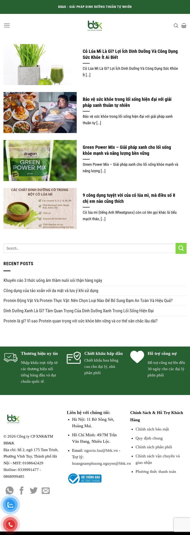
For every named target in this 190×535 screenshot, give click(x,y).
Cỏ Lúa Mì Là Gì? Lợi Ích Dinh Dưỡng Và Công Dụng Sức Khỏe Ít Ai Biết (130, 54)
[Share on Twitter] (34, 491)
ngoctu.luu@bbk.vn (101, 450)
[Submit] (181, 248)
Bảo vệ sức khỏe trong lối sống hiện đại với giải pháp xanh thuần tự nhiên (127, 102)
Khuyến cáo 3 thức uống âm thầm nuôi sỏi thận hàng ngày (52, 280)
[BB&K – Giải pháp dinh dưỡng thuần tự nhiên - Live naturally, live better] (95, 25)
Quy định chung (149, 438)
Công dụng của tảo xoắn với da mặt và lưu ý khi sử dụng (50, 290)
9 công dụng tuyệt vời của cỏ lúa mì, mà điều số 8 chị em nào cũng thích (129, 198)
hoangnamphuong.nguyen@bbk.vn (101, 463)
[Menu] (6, 25)
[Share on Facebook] (22, 491)
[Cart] (184, 25)
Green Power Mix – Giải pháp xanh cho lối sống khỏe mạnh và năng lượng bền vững (127, 150)
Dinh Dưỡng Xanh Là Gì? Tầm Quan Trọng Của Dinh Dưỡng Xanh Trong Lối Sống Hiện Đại (78, 310)
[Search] (176, 25)
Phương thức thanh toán (156, 471)
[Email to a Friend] (46, 491)
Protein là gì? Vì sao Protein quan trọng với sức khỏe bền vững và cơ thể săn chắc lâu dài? (80, 321)
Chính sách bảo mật (152, 429)
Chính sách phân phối (154, 447)
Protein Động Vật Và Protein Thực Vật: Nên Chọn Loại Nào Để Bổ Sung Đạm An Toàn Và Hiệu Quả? (88, 300)
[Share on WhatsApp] (10, 491)
